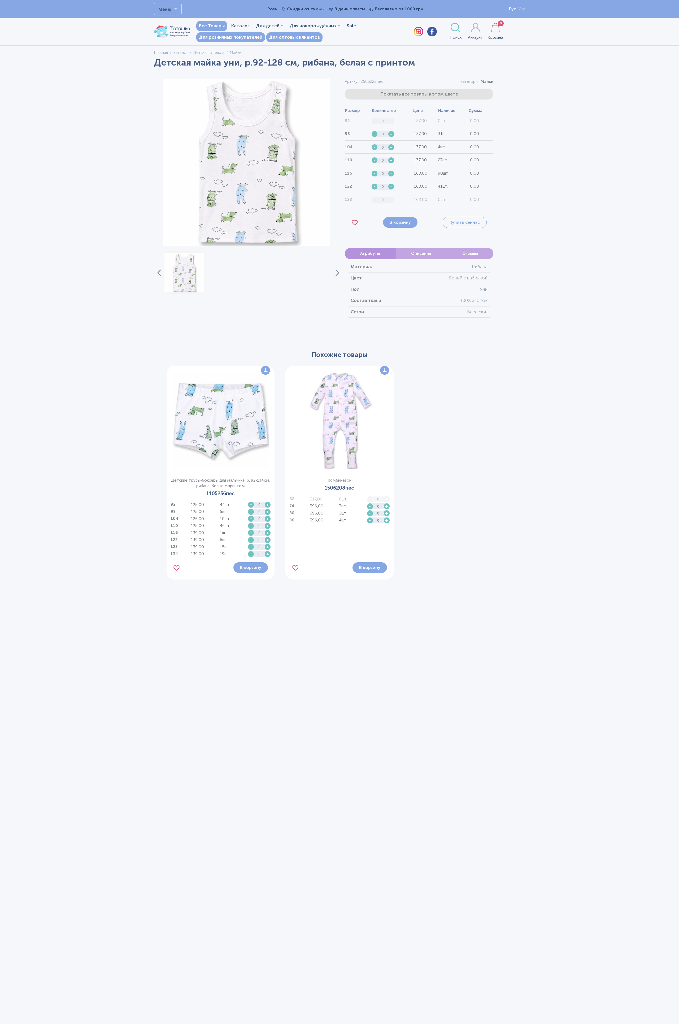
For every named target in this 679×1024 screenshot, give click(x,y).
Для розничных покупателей (230, 37)
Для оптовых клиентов (294, 37)
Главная (161, 52)
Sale (351, 25)
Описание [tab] (421, 253)
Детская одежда (208, 52)
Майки (487, 81)
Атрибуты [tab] (370, 253)
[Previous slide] (159, 273)
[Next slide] (334, 273)
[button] (184, 273)
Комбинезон (339, 480)
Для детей (268, 25)
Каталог (240, 25)
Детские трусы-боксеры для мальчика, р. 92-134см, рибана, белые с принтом (220, 483)
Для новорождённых (313, 25)
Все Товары (212, 25)
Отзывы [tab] (470, 253)
